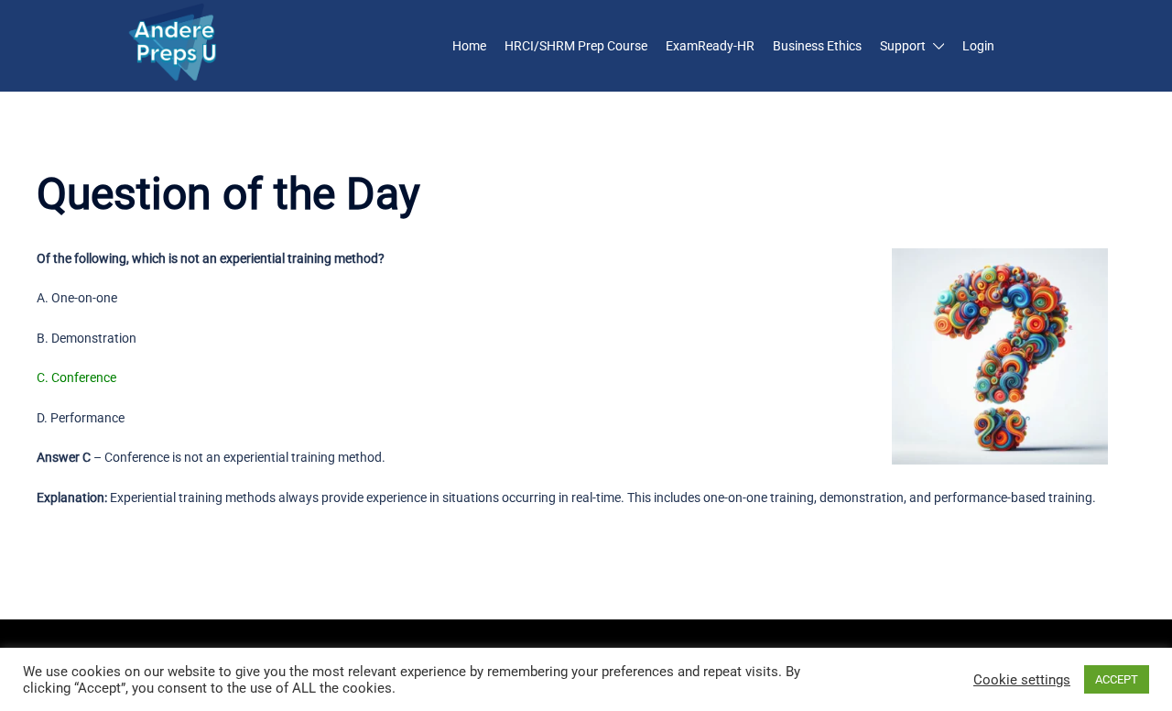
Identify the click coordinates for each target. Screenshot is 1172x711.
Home (469, 45)
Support (903, 45)
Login (978, 45)
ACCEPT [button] (1116, 679)
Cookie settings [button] (1021, 680)
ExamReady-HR (710, 45)
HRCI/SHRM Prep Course (576, 45)
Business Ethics (817, 45)
